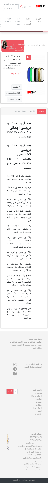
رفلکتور (24, 45)
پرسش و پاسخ (20, 111)
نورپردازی (34, 45)
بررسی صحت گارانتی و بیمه (24, 345)
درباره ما (38, 393)
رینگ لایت (37, 348)
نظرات (32, 111)
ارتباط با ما (37, 396)
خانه (43, 45)
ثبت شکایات (38, 413)
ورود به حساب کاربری (12, 4)
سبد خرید (8, 8)
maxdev (16, 480)
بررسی (41, 111)
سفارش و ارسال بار (37, 407)
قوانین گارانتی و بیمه (32, 342)
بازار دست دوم (17, 21)
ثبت (10, 391)
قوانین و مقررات (38, 401)
